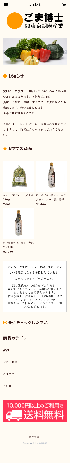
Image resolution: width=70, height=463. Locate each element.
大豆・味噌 (10, 362)
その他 (7, 386)
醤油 (6, 350)
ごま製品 (9, 374)
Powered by (31, 443)
